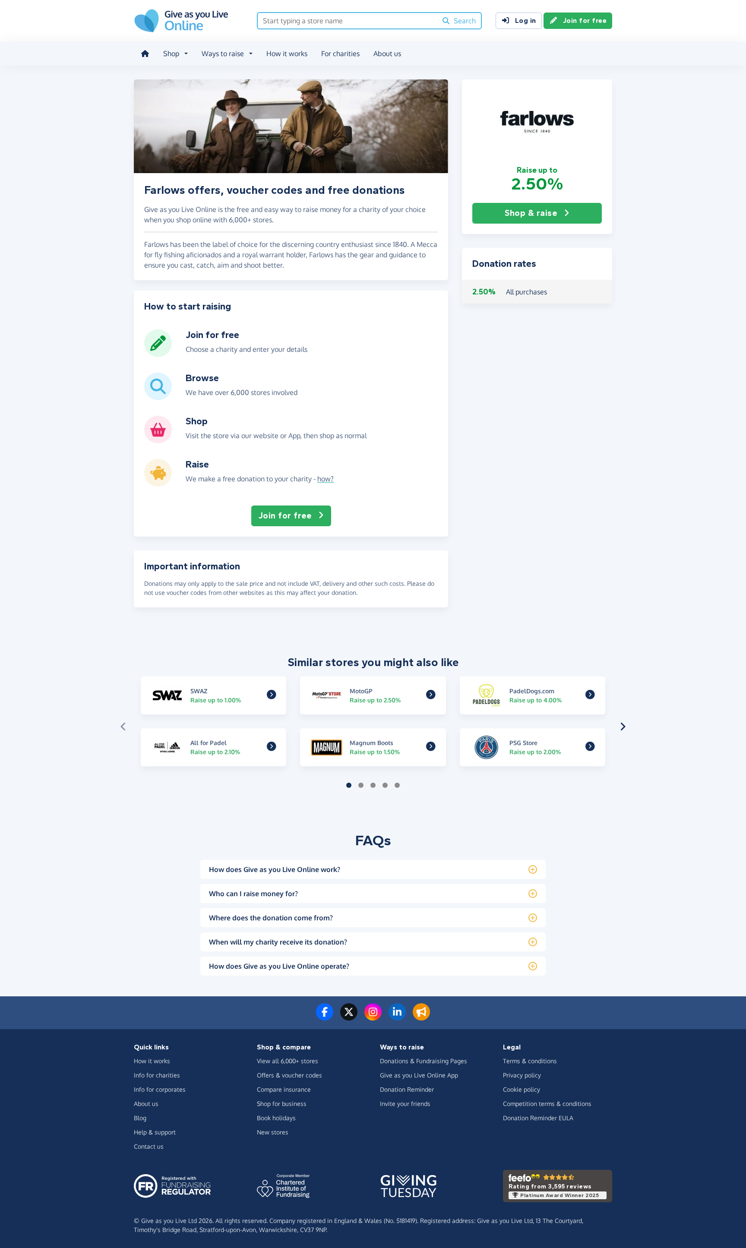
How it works (286, 53)
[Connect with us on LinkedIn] (397, 1017)
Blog (140, 1118)
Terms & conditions (530, 1061)
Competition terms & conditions (547, 1103)
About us (387, 53)
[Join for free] (158, 353)
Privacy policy (522, 1075)
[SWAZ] (271, 695)
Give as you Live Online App (419, 1075)
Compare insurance (284, 1089)
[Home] (145, 53)
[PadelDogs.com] (590, 695)
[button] (537, 122)
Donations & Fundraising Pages (423, 1061)
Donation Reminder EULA (538, 1118)
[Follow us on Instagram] (373, 1017)
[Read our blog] (421, 1017)
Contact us (149, 1146)
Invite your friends (405, 1103)
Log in (525, 20)
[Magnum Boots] (431, 747)
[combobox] (347, 20)
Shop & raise (531, 213)
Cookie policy (521, 1089)
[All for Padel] (271, 747)
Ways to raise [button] (223, 53)
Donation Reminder (407, 1089)
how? (325, 478)
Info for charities (157, 1075)
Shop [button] (171, 53)
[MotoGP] (431, 695)
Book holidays (276, 1118)
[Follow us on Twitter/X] (348, 1017)
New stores (272, 1132)
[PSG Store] (590, 747)
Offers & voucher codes (289, 1075)
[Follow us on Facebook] (324, 1017)
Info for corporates (160, 1089)
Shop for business (282, 1103)
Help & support (155, 1132)
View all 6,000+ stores (287, 1061)
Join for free (585, 20)
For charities (340, 53)
